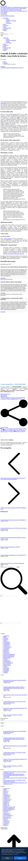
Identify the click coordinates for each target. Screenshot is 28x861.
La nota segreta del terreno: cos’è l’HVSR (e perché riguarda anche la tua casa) (14, 702)
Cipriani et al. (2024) (10, 119)
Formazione (7, 67)
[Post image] (4, 518)
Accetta (20, 858)
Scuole (4, 819)
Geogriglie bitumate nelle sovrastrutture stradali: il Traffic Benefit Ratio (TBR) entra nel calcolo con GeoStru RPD (14, 688)
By (10, 398)
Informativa (15, 854)
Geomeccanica (6, 799)
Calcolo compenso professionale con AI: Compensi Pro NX (13, 555)
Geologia (12, 67)
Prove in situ (6, 816)
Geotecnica (5, 800)
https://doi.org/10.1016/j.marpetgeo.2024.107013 (13, 253)
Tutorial (5, 825)
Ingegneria (5, 805)
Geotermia (5, 802)
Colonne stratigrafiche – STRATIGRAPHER (13, 384)
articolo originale (7, 238)
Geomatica (5, 798)
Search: (2, 567)
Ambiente (3, 67)
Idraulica (5, 803)
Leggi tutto (3, 278)
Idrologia (5, 804)
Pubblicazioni (6, 818)
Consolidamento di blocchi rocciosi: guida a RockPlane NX (13, 520)
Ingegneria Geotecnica (18, 67)
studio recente (3, 102)
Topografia (5, 822)
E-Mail (2, 719)
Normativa (5, 813)
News (4, 811)
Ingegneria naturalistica (8, 808)
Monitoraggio (6, 810)
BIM (4, 789)
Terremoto (5, 821)
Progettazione (6, 814)
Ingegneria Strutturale (8, 809)
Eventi (4, 793)
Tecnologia (5, 820)
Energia (5, 792)
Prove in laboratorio (7, 815)
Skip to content (4, 6)
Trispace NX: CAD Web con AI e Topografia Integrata (12, 563)
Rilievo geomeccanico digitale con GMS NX (10, 546)
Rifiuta (7, 858)
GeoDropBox (6, 795)
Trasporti (5, 824)
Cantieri (5, 791)
